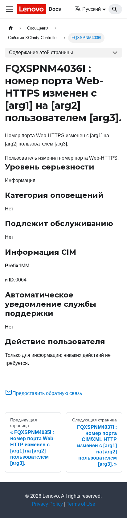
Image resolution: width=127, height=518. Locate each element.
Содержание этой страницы (41, 52)
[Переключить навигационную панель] (9, 9)
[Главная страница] (11, 28)
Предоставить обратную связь (47, 393)
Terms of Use (81, 504)
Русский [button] (91, 9)
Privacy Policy (47, 504)
